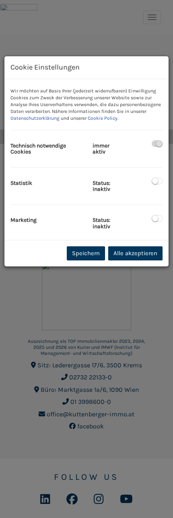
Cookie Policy (102, 118)
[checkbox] (157, 143)
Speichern (86, 253)
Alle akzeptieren (135, 253)
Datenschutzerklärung (35, 118)
